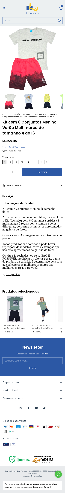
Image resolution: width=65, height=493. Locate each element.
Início (4, 114)
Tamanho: (8, 157)
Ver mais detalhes (13, 151)
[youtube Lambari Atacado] (36, 408)
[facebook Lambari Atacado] (28, 408)
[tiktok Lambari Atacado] (44, 408)
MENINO (27, 114)
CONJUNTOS (40, 114)
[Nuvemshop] (32, 476)
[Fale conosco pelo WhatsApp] (58, 474)
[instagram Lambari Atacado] (20, 408)
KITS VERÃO (15, 114)
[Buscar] (59, 20)
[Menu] (4, 9)
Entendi (47, 487)
